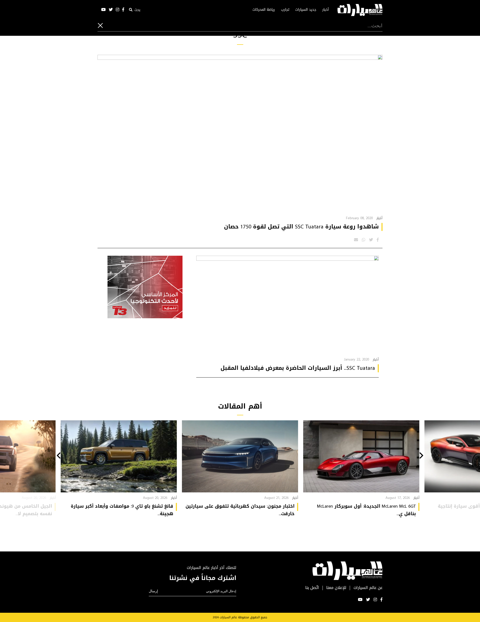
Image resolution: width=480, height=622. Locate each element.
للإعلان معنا (336, 588)
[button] (421, 456)
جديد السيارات (305, 9)
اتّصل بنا (312, 588)
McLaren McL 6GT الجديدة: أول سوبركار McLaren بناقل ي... (366, 510)
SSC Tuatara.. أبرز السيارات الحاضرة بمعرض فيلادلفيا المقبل (297, 368)
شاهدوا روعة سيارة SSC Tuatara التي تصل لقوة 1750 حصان (301, 226)
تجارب (285, 9)
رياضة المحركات (263, 9)
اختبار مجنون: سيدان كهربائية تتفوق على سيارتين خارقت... (240, 510)
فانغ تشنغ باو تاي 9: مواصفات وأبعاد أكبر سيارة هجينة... (122, 510)
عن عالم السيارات (368, 588)
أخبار (325, 9)
